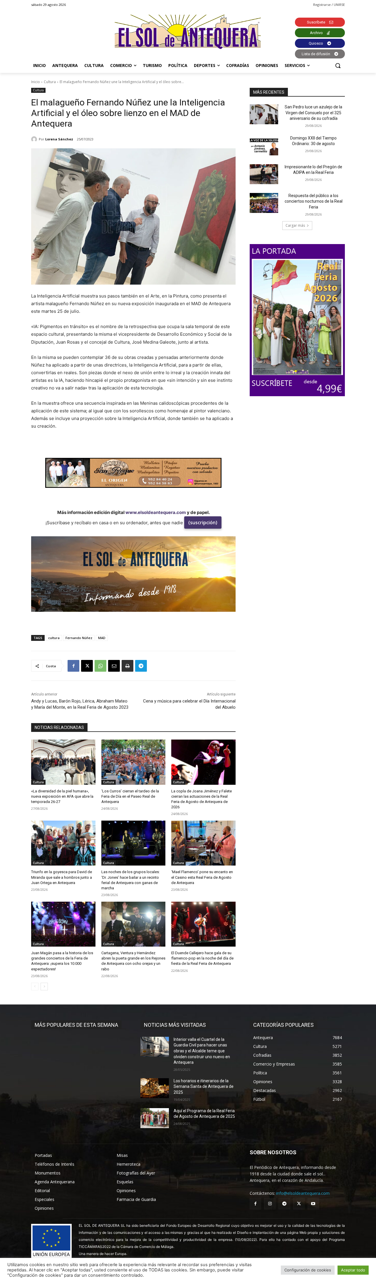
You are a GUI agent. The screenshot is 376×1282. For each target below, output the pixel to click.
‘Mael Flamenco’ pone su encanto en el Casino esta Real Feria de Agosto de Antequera (202, 877)
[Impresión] (127, 666)
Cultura (50, 81)
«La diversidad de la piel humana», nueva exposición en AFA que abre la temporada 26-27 (62, 796)
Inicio (35, 81)
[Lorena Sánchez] (35, 139)
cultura (54, 638)
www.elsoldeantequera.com (155, 512)
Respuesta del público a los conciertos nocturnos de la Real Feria (314, 201)
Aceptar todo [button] (353, 1270)
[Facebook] (73, 666)
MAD (101, 638)
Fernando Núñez (79, 638)
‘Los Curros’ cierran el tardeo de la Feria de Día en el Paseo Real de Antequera (130, 796)
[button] (338, 65)
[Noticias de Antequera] (188, 32)
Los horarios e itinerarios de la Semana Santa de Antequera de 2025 (204, 1086)
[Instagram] (270, 1203)
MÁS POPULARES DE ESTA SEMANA (76, 1025)
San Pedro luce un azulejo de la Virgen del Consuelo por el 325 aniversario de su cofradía (313, 113)
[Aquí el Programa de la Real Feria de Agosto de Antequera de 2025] (154, 1118)
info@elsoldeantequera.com (303, 1193)
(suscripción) (202, 522)
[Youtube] (313, 1203)
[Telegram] (141, 666)
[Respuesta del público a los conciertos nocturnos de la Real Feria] (264, 203)
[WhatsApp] (100, 666)
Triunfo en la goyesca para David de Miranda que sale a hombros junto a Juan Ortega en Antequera (61, 877)
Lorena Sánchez (59, 139)
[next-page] (44, 986)
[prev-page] (34, 986)
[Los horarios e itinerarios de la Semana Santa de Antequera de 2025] (154, 1088)
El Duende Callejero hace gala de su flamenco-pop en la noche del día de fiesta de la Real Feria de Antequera (202, 958)
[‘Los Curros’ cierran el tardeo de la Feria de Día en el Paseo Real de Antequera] (133, 762)
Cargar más (295, 225)
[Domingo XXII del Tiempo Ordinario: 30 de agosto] (264, 145)
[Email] (114, 666)
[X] (87, 666)
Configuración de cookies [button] (307, 1270)
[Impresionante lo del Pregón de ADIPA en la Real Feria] (264, 174)
